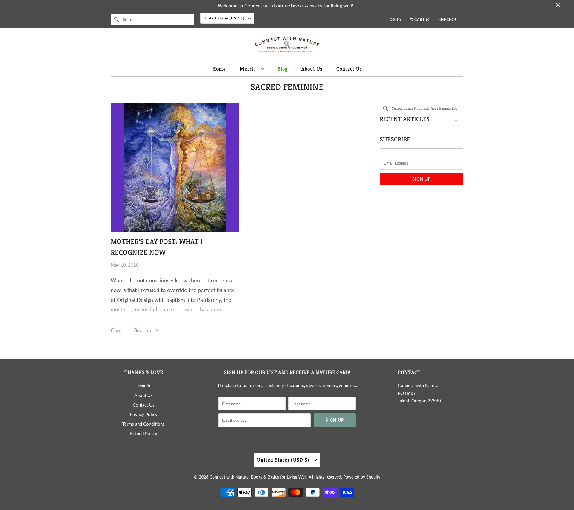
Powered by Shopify (361, 476)
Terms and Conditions (143, 424)
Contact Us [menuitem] (349, 69)
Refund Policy (143, 433)
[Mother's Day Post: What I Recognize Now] (175, 167)
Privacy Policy (144, 414)
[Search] (117, 19)
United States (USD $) (224, 18)
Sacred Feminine (287, 87)
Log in (394, 19)
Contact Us (144, 404)
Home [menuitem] (219, 69)
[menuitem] (252, 68)
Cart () (422, 19)
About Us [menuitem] (312, 69)
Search (143, 385)
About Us (143, 395)
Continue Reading (132, 330)
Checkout (449, 19)
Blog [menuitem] (282, 69)
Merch (249, 69)
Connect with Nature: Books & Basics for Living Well (258, 476)
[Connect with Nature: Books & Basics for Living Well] (287, 45)
